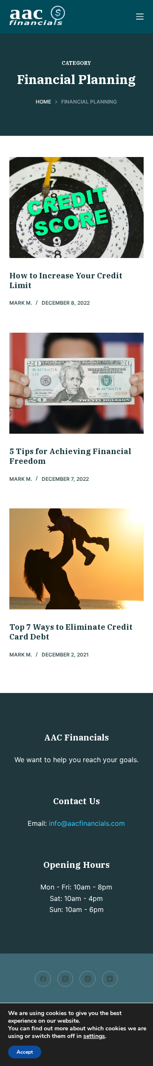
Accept (25, 1052)
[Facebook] (43, 979)
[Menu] (140, 16)
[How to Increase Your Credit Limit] (76, 207)
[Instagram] (87, 979)
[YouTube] (110, 979)
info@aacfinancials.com (87, 823)
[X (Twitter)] (65, 979)
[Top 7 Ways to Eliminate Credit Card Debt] (76, 558)
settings (94, 1036)
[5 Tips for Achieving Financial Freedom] (76, 383)
